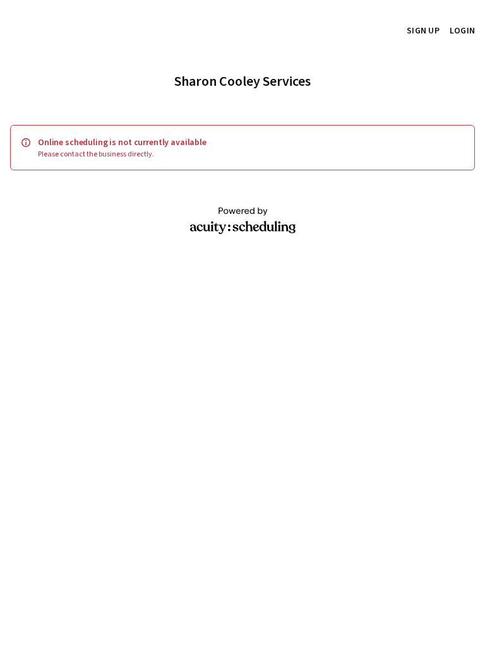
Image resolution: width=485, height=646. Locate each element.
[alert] (242, 147)
